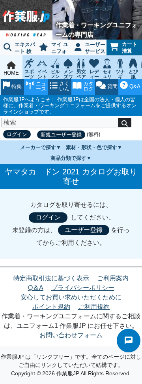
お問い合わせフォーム (71, 335)
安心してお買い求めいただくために (71, 297)
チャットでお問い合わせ (128, 340)
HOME (11, 73)
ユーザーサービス (95, 48)
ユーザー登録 (84, 230)
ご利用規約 (94, 306)
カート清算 (129, 47)
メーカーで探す (38, 147)
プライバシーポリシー (82, 287)
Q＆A (35, 287)
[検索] (124, 122)
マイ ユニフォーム (52, 48)
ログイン (17, 134)
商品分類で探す (68, 158)
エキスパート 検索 (17, 48)
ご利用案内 (113, 278)
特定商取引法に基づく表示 (51, 278)
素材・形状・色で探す (91, 147)
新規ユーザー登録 (61, 135)
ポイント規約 (51, 306)
